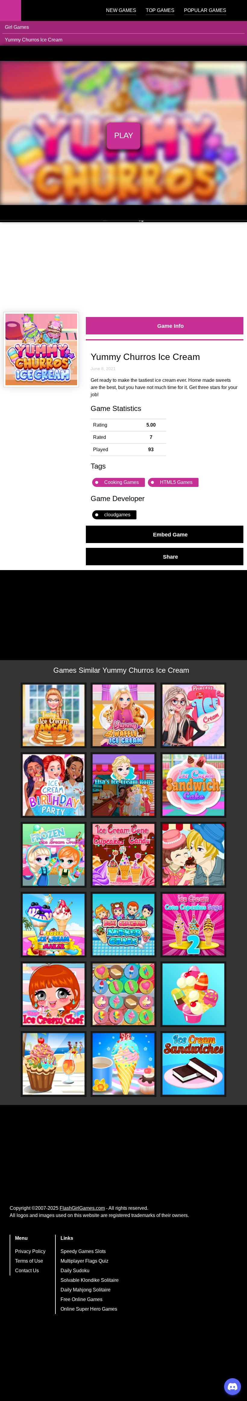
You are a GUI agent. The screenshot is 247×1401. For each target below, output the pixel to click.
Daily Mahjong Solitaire (86, 1289)
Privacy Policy (30, 1251)
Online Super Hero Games (89, 1309)
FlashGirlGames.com (82, 1208)
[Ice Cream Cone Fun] (123, 1063)
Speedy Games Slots (83, 1251)
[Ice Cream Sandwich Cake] (193, 785)
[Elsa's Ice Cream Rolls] (123, 785)
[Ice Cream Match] (193, 994)
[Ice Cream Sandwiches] (193, 1063)
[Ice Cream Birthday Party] (53, 785)
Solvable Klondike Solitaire (90, 1280)
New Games (121, 10)
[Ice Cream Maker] (123, 924)
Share (170, 557)
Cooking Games (121, 482)
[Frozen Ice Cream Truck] (53, 854)
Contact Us (27, 1270)
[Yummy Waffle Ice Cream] (123, 715)
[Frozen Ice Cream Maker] (53, 924)
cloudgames (117, 514)
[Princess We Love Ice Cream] (193, 715)
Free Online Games (81, 1299)
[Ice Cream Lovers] (193, 854)
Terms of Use (29, 1261)
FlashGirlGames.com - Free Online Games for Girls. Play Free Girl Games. (58, 10)
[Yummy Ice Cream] (53, 1063)
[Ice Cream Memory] (123, 994)
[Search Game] (237, 12)
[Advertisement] (123, 267)
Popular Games (205, 10)
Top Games (160, 10)
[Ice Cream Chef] (53, 994)
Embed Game (170, 534)
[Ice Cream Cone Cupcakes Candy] (123, 854)
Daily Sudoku (75, 1270)
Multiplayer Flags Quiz (84, 1261)
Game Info (170, 326)
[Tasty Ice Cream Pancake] (53, 715)
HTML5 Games (176, 482)
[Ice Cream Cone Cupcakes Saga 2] (193, 924)
